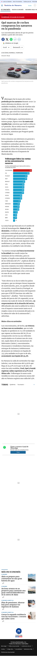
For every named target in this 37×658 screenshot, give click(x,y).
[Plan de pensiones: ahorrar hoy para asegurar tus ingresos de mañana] (32, 604)
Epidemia (12, 384)
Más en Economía (10, 571)
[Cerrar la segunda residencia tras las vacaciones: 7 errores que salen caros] (32, 615)
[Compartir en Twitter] (7, 40)
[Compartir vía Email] (19, 40)
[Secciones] (2, 5)
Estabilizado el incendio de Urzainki (12, 17)
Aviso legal (3, 646)
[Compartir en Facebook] (3, 40)
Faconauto (21, 384)
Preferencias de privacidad (7, 652)
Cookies (3, 649)
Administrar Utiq (28, 649)
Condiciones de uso (26, 646)
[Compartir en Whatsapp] (11, 40)
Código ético (10, 649)
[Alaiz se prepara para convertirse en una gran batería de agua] (32, 577)
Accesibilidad (18, 649)
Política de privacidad (14, 646)
